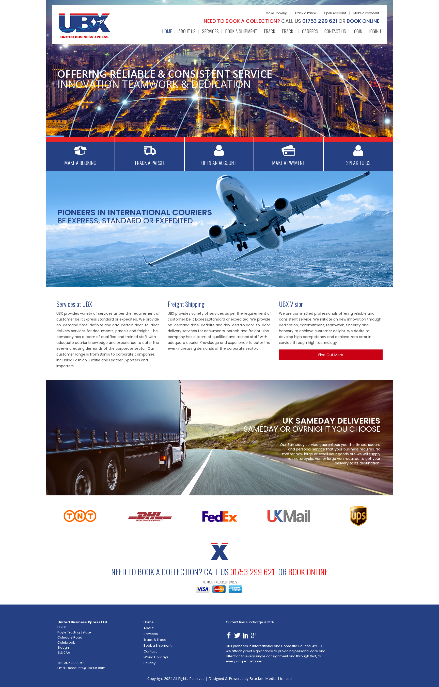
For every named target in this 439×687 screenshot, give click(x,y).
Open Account (335, 13)
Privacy (149, 663)
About (148, 628)
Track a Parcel (306, 13)
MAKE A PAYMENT (288, 162)
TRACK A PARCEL (149, 162)
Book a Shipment (157, 645)
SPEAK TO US (358, 162)
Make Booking (276, 13)
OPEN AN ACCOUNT (219, 162)
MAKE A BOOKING (80, 162)
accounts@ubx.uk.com (86, 667)
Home (149, 622)
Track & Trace (155, 639)
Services (151, 633)
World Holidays (156, 657)
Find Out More (330, 354)
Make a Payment (366, 13)
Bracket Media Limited (270, 678)
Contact (150, 651)
